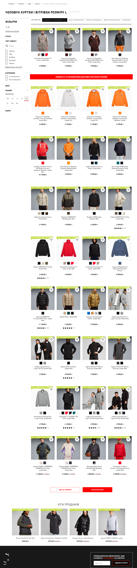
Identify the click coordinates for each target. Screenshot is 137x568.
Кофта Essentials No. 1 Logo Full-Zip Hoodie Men (120, 318)
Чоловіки (21, 4)
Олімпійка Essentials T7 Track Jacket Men (42, 59)
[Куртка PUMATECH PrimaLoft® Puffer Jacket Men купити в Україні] (43, 298)
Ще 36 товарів (65, 490)
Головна (11, 4)
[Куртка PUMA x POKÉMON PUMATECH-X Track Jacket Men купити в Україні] (43, 448)
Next (77, 413)
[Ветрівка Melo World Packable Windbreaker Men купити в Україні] (94, 448)
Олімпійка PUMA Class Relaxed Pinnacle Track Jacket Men (120, 168)
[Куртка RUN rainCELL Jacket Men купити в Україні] (68, 348)
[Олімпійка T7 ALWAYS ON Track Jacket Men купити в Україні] (68, 398)
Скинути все (9, 94)
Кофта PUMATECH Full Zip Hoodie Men (120, 218)
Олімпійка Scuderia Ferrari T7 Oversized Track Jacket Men (119, 468)
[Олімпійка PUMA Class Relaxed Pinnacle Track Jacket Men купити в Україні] (120, 148)
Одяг (29, 4)
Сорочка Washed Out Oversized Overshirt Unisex (119, 268)
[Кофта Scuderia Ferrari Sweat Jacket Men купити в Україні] (94, 148)
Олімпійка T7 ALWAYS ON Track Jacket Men (68, 417)
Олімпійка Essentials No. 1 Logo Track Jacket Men (43, 417)
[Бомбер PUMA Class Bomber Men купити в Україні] (94, 198)
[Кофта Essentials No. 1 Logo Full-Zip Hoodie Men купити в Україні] (120, 298)
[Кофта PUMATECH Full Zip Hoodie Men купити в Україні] (120, 198)
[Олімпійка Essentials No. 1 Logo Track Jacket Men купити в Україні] (43, 398)
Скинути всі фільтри (12, 31)
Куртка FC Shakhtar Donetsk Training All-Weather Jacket (119, 118)
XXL (12, 103)
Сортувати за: (36, 20)
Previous (60, 413)
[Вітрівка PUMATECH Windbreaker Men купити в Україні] (68, 198)
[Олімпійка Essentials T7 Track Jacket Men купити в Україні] (43, 39)
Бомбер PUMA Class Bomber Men (94, 218)
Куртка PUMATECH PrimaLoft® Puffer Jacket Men (43, 318)
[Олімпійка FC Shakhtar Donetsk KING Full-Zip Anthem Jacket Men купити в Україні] (120, 39)
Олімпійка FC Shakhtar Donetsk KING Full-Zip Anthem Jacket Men (120, 60)
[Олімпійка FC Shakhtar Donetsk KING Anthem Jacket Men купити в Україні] (68, 148)
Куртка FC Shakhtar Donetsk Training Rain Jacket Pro (68, 118)
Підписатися (121, 563)
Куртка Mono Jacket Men (68, 317)
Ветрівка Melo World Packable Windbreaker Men (94, 468)
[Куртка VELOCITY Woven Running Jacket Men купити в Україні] (94, 348)
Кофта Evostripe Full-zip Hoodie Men (42, 218)
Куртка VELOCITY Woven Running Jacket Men (94, 367)
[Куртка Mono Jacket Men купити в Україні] (68, 298)
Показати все (97, 490)
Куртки (37, 4)
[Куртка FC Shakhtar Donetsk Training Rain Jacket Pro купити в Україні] (68, 98)
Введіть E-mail (99, 563)
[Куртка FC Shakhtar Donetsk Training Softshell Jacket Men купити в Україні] (43, 98)
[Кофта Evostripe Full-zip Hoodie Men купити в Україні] (43, 198)
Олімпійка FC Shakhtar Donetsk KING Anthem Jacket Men (68, 168)
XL (7, 103)
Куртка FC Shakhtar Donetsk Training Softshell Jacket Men (43, 118)
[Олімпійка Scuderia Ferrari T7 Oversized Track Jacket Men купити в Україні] (120, 448)
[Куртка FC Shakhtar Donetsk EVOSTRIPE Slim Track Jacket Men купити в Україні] (68, 39)
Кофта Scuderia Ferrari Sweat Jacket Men (94, 167)
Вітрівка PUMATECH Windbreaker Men (68, 218)
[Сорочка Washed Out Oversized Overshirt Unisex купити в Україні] (120, 248)
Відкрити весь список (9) (13, 67)
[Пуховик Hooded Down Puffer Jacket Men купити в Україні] (94, 298)
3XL (17, 103)
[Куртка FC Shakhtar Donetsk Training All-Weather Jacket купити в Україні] (120, 98)
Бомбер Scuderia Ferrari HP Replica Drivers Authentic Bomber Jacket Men (43, 169)
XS (12, 98)
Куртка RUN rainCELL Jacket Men (68, 367)
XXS (8, 98)
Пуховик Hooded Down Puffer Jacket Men (94, 318)
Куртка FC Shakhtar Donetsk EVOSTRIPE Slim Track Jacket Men (68, 60)
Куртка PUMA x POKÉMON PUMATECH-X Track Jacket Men (42, 468)
